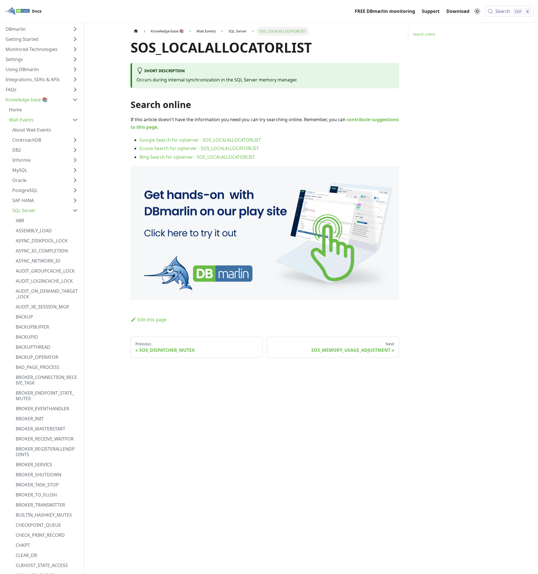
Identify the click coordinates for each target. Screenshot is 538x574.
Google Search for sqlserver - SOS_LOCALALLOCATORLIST (200, 140)
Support (431, 11)
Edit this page (152, 320)
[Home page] (136, 31)
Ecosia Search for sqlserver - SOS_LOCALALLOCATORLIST (199, 148)
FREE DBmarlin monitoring (385, 11)
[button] (41, 29)
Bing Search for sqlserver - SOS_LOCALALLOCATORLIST (197, 157)
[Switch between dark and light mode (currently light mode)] (477, 11)
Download (457, 11)
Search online (424, 34)
